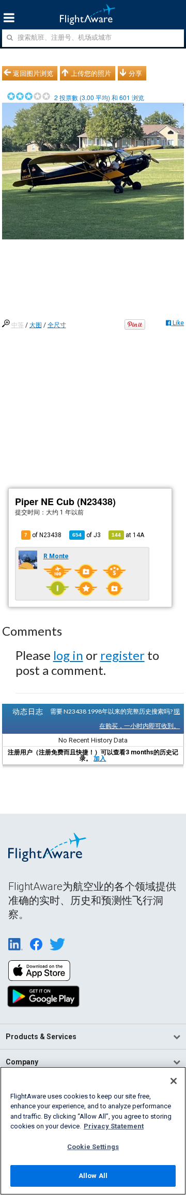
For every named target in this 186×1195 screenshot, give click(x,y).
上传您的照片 (91, 73)
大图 (35, 325)
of (86, 535)
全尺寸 (57, 325)
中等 (17, 325)
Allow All (93, 1176)
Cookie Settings (93, 1147)
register (122, 655)
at (128, 535)
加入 (100, 758)
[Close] (173, 1081)
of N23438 (42, 535)
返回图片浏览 (33, 73)
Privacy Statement (114, 1126)
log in (68, 655)
